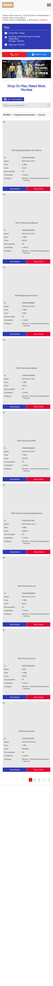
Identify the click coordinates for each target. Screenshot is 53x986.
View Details (15, 189)
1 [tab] (23, 76)
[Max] (8, 5)
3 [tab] (29, 76)
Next (44, 780)
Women (7, 115)
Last (49, 780)
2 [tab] (26, 76)
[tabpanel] (26, 69)
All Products (34, 20)
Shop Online (38, 189)
